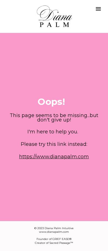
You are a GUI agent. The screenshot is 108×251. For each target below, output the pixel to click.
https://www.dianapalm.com (54, 157)
